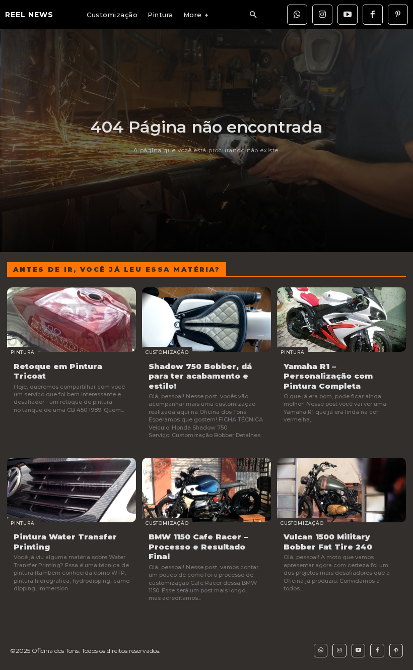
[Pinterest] (398, 15)
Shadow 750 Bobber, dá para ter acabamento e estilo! (200, 376)
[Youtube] (347, 15)
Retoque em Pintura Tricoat (58, 371)
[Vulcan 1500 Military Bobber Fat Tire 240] (341, 490)
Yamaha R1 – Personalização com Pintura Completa (328, 376)
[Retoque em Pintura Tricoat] (71, 319)
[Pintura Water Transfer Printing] (71, 490)
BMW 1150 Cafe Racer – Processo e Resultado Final (198, 546)
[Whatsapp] (297, 15)
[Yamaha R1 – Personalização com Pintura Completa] (341, 319)
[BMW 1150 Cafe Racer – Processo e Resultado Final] (206, 490)
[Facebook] (373, 15)
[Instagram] (322, 15)
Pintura (23, 352)
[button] (253, 15)
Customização (167, 352)
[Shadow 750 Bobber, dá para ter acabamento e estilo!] (206, 319)
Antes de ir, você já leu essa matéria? (116, 269)
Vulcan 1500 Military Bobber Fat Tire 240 (328, 542)
